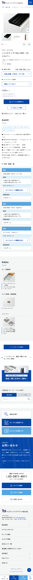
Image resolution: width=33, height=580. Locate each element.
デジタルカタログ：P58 (9, 127)
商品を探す (13, 414)
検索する (29, 399)
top (3, 7)
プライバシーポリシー (16, 569)
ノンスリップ (14, 7)
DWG (10, 130)
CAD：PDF (23, 127)
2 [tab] (3, 44)
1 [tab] (2, 44)
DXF (4, 130)
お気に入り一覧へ (20, 113)
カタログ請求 (6, 539)
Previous (24, 44)
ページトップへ (29, 570)
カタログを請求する (16, 431)
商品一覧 (8, 7)
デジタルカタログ (7, 530)
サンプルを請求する (16, 422)
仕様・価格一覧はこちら (22, 69)
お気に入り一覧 (7, 544)
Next (29, 44)
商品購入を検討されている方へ (12, 549)
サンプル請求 (6, 534)
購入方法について (7, 113)
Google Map (20, 517)
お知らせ (5, 563)
